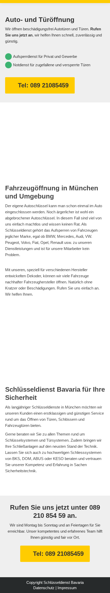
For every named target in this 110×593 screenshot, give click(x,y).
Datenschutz (43, 588)
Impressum (67, 588)
